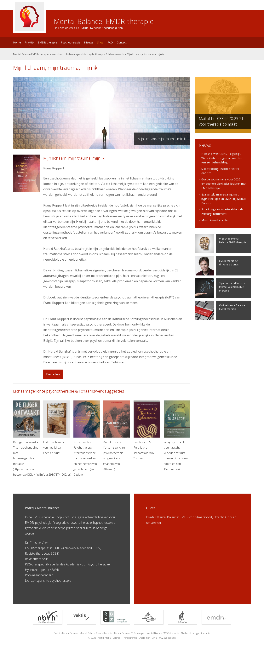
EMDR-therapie (47, 42)
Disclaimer (144, 637)
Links (154, 637)
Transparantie (130, 637)
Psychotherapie (70, 42)
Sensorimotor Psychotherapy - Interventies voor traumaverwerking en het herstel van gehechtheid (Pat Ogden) (85, 458)
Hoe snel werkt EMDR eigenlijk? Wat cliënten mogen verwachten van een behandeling (222, 158)
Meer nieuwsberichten (215, 220)
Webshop (57, 54)
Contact (122, 42)
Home (17, 42)
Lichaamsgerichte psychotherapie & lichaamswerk (95, 54)
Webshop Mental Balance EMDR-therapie (232, 240)
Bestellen (53, 374)
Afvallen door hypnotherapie (195, 633)
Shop (100, 42)
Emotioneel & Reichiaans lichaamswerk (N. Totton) (144, 450)
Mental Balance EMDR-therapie (31, 54)
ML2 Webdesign (167, 637)
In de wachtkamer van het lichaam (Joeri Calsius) (54, 447)
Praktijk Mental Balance (66, 633)
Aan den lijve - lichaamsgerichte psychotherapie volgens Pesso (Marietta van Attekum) (114, 455)
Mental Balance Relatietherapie (96, 633)
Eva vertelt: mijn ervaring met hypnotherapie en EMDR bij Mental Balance (223, 199)
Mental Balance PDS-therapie (129, 633)
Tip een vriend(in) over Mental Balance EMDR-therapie (232, 286)
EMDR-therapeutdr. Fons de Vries (229, 262)
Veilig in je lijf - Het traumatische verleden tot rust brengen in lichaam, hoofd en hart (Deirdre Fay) (176, 455)
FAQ (110, 42)
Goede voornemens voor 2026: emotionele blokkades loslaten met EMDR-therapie (223, 184)
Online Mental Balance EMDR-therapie (232, 307)
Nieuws (88, 42)
